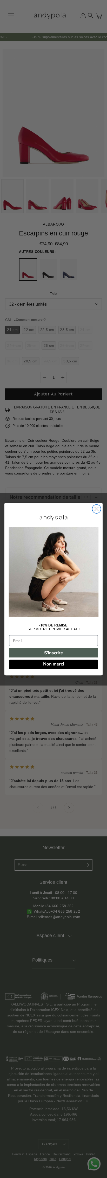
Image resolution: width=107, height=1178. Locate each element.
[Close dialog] (96, 508)
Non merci (53, 664)
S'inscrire (53, 653)
